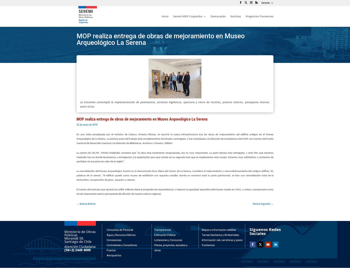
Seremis (265, 3)
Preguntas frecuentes (259, 16)
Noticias (235, 16)
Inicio (165, 16)
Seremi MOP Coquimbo (187, 16)
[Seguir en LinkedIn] (276, 244)
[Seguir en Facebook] (253, 244)
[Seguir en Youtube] (268, 244)
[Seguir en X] (260, 244)
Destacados (218, 16)
